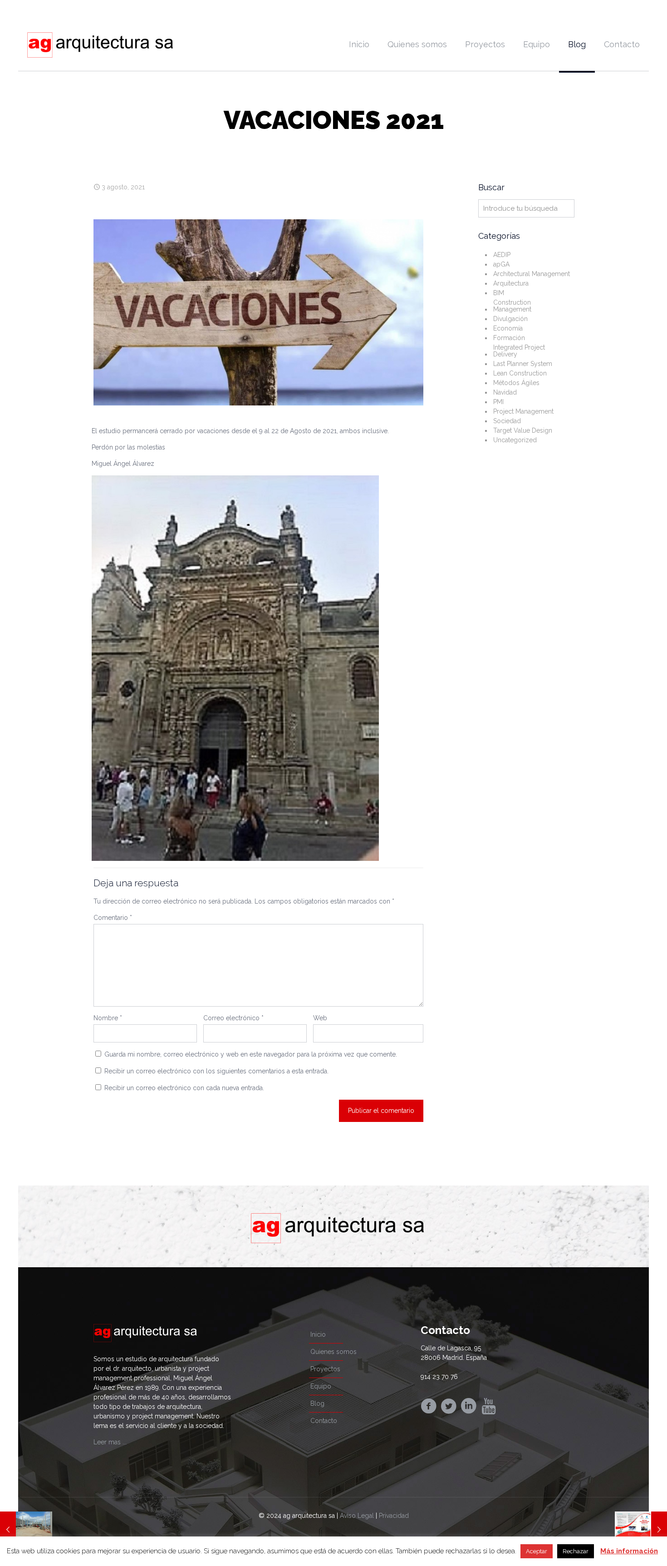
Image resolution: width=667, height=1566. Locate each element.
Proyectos (325, 1369)
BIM (498, 292)
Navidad (505, 392)
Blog (317, 1403)
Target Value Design (522, 430)
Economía (508, 328)
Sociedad (507, 421)
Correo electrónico (233, 1018)
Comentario (112, 917)
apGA (501, 264)
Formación (509, 337)
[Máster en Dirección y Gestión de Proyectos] (641, 1530)
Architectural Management (531, 273)
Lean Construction (520, 373)
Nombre (107, 1018)
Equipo (320, 1386)
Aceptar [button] (536, 1551)
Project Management (523, 411)
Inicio (318, 1334)
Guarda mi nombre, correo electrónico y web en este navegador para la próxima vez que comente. (250, 1054)
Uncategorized (515, 440)
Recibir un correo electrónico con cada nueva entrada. (184, 1088)
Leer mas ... (110, 1442)
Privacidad (394, 1515)
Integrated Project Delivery (519, 351)
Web (320, 1018)
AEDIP (501, 254)
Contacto (323, 1420)
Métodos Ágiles (516, 382)
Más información (629, 1551)
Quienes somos (333, 1351)
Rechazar (576, 1551)
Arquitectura (511, 283)
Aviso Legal (357, 1515)
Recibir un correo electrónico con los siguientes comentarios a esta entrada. (216, 1071)
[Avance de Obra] (26, 1530)
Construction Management (512, 306)
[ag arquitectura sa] (100, 44)
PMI (498, 401)
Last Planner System (522, 363)
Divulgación (510, 318)
